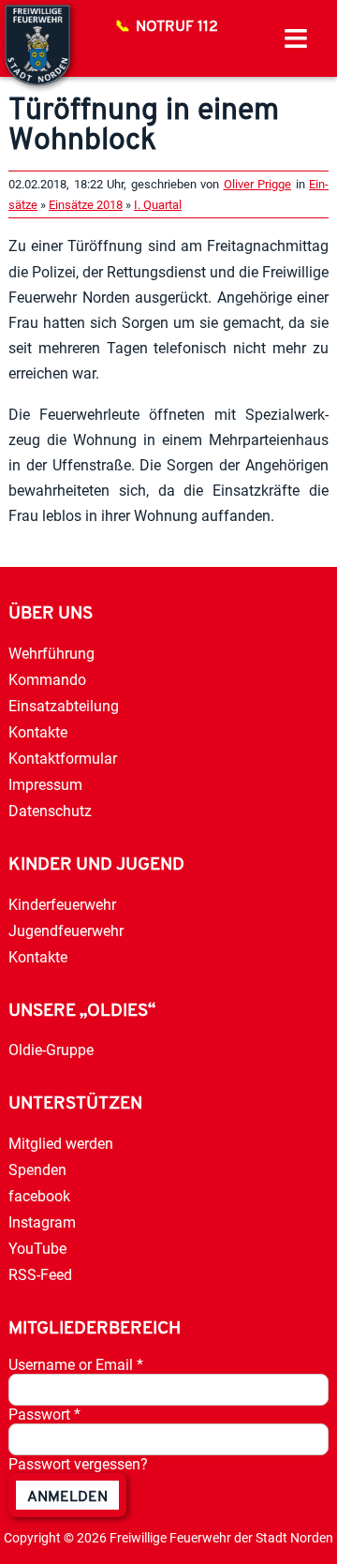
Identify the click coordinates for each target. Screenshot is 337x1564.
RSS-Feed (40, 1275)
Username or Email (75, 1365)
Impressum (45, 785)
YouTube (37, 1249)
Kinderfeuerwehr (62, 905)
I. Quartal (158, 205)
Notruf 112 (177, 27)
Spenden (37, 1170)
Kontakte (37, 732)
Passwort (44, 1414)
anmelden (67, 1497)
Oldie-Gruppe (51, 1050)
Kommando (47, 680)
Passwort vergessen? (78, 1464)
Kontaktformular (62, 758)
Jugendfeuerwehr (66, 931)
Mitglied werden (60, 1144)
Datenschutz (50, 811)
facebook (39, 1196)
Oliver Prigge (258, 184)
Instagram (42, 1222)
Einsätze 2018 (86, 205)
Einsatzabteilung (63, 706)
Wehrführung (51, 654)
